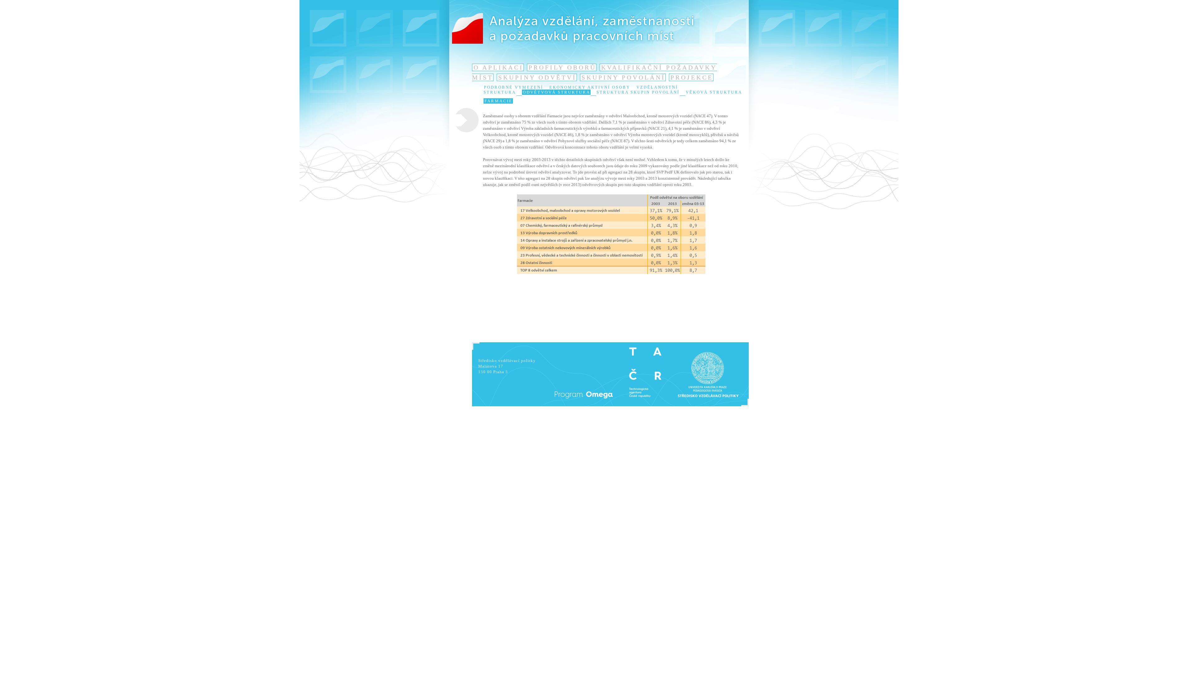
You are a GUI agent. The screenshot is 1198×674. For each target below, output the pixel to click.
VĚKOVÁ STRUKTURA (714, 92)
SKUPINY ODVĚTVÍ (537, 77)
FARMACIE (499, 101)
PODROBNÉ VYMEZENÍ (513, 87)
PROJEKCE (691, 77)
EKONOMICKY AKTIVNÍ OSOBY (589, 87)
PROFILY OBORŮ (562, 67)
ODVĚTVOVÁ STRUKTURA (556, 92)
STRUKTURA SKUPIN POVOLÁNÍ (638, 92)
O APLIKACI (499, 67)
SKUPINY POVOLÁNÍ (623, 77)
